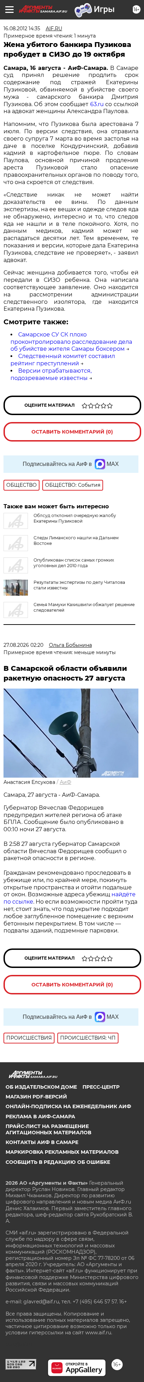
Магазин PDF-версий (36, 1097)
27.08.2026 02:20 (23, 645)
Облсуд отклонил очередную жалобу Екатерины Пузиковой (75, 518)
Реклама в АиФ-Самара (40, 1116)
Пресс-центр (101, 1087)
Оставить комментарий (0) (72, 432)
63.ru (97, 104)
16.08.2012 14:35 (21, 28)
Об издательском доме (41, 1087)
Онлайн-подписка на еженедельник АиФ (68, 1106)
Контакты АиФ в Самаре (42, 1142)
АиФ (65, 782)
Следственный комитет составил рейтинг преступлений (62, 360)
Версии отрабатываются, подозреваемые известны (51, 374)
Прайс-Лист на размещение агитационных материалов (48, 1129)
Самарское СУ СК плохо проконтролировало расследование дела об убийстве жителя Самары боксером (71, 341)
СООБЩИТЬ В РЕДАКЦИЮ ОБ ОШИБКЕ (58, 1162)
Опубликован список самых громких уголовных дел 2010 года (74, 562)
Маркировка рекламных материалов (62, 1152)
